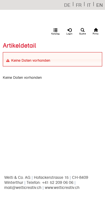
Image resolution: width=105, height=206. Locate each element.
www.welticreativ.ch (62, 187)
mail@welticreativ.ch (22, 187)
